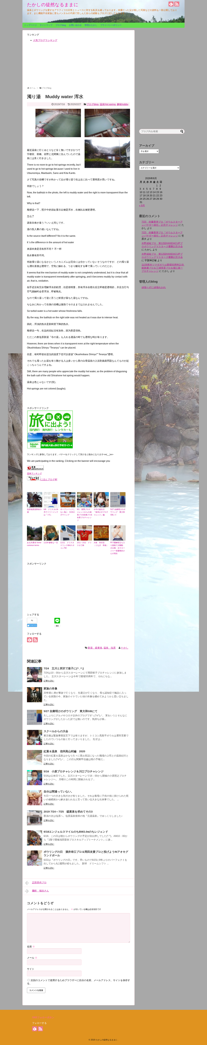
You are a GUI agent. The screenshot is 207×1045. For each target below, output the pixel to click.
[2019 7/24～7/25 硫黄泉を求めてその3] (34, 817)
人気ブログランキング (45, 40)
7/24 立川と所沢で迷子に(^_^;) (64, 668)
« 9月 (142, 205)
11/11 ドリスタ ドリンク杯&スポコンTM (67, 545)
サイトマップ (46, 25)
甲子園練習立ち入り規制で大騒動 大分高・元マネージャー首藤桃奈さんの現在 (117, 548)
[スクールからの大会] (34, 737)
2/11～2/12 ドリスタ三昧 (84, 544)
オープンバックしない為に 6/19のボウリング (67, 512)
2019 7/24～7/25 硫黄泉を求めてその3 (68, 811)
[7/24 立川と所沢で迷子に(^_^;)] (34, 674)
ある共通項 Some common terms (34, 544)
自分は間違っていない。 (59, 791)
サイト (30, 969)
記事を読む (49, 681)
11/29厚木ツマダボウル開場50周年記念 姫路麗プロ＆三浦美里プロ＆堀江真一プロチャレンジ (164, 267)
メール (32, 957)
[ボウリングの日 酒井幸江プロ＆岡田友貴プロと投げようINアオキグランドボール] (34, 858)
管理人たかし (91, 25)
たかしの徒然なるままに (52, 4)
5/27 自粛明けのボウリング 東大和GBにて (117, 512)
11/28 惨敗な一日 (51, 543)
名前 (31, 946)
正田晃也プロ (39, 882)
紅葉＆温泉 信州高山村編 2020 (64, 751)
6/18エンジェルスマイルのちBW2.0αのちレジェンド (76, 831)
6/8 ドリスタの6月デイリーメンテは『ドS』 (51, 512)
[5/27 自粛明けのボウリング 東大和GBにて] (34, 717)
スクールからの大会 (56, 731)
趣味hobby (122, 104)
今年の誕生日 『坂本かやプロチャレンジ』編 (101, 512)
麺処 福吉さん (40, 890)
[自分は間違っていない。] (34, 797)
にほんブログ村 (48, 479)
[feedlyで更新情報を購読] (171, 4)
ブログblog (60, 25)
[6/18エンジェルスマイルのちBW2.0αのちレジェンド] (34, 837)
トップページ (30, 25)
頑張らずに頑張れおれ (154, 287)
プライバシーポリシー (111, 25)
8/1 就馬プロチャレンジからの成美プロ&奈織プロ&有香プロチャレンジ (84, 514)
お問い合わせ (75, 25)
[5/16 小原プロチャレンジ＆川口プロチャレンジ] (34, 777)
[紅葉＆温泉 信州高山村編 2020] (34, 757)
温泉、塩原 (110, 648)
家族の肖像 (50, 688)
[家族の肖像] (34, 694)
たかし (124, 648)
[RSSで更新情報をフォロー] (176, 4)
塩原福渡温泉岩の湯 (34, 510)
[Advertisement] (78, 65)
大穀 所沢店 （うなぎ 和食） (101, 544)
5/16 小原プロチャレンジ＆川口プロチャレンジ (74, 771)
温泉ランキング (34, 473)
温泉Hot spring (108, 104)
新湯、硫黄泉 (95, 648)
